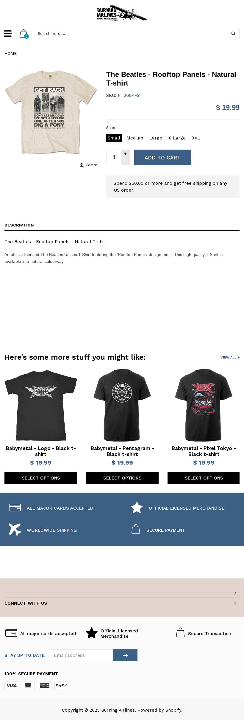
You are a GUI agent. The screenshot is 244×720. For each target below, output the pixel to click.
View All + (230, 357)
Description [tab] (19, 225)
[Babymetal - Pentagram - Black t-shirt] (122, 405)
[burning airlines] (122, 13)
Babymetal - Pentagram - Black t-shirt (122, 451)
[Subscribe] (125, 655)
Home (10, 53)
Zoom (91, 164)
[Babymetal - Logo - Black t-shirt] (40, 405)
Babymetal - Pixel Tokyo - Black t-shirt (204, 451)
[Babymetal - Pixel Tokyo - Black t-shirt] (204, 405)
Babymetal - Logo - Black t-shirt (41, 451)
